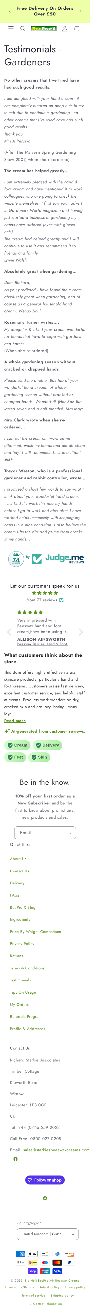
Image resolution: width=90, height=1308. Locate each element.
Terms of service (33, 1295)
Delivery (17, 883)
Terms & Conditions (27, 968)
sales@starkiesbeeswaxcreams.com (56, 1150)
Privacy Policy (22, 943)
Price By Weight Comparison (35, 931)
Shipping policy (62, 1295)
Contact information (47, 1304)
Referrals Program (26, 1016)
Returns (16, 956)
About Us (18, 859)
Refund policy (50, 1287)
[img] (45, 593)
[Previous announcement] (9, 11)
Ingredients (20, 919)
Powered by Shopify (19, 1287)
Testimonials (20, 980)
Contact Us (19, 871)
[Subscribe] (70, 832)
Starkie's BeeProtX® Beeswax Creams (52, 1280)
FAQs (15, 895)
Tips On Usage (23, 992)
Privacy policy (75, 1287)
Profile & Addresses (27, 1029)
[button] (11, 29)
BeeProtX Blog (23, 907)
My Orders (19, 1004)
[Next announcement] (80, 11)
